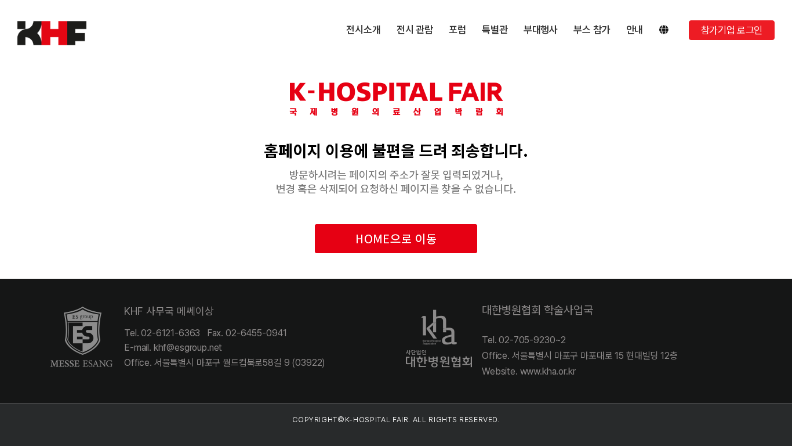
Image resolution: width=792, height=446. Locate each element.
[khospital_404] (396, 67)
